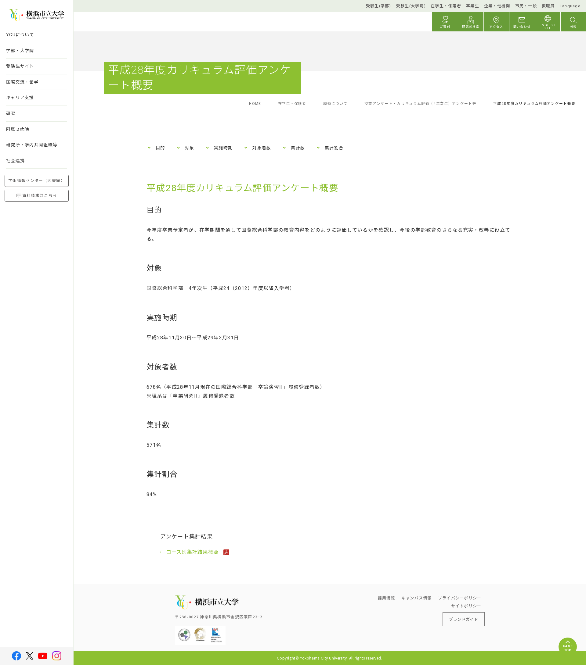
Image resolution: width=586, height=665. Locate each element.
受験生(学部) (378, 6)
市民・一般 (526, 6)
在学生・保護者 (446, 6)
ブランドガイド (463, 619)
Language (570, 6)
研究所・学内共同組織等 (31, 144)
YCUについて (20, 34)
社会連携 (15, 160)
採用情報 (386, 598)
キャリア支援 (20, 97)
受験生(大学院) (411, 6)
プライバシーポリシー (460, 598)
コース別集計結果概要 (193, 552)
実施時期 (223, 147)
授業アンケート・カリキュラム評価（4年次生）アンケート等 (420, 104)
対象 (189, 147)
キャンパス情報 (416, 598)
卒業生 (472, 6)
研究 (11, 113)
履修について (335, 104)
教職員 (548, 6)
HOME (255, 104)
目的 (160, 147)
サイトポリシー (466, 606)
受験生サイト (20, 66)
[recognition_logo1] (184, 630)
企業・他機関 (497, 6)
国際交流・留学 (22, 82)
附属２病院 (17, 129)
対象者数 (261, 147)
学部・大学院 (20, 50)
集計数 (298, 147)
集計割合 (334, 147)
